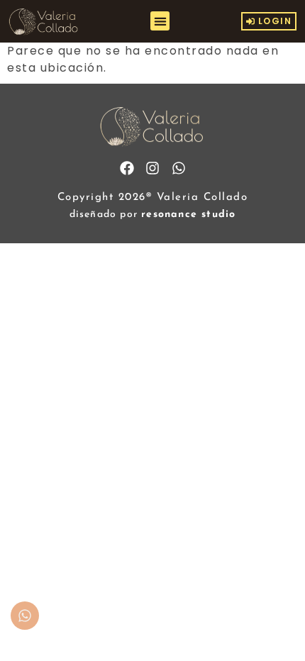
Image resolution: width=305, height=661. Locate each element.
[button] (160, 20)
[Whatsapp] (179, 168)
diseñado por (153, 214)
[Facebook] (127, 168)
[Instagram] (152, 168)
